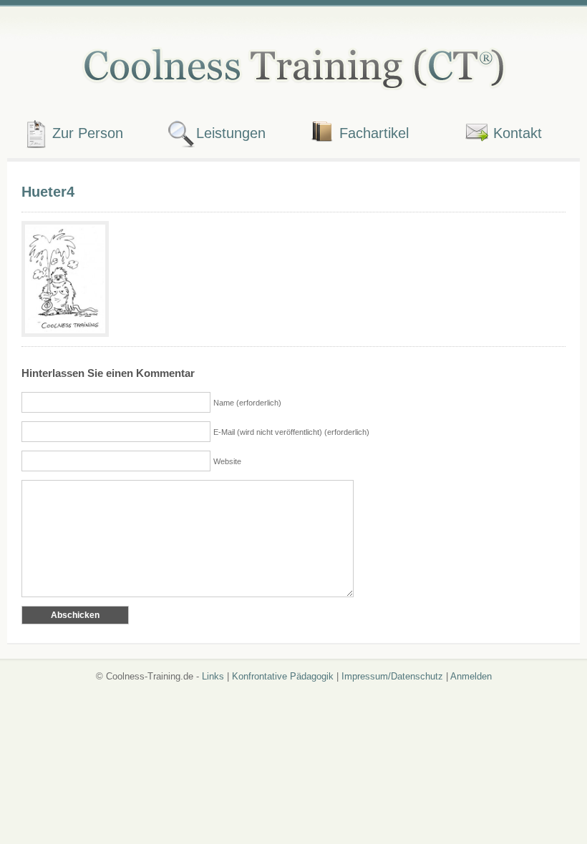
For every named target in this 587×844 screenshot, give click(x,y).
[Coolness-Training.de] (293, 66)
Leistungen (231, 132)
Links (213, 676)
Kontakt (517, 132)
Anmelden (471, 676)
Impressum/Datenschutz (392, 676)
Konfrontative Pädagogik (283, 676)
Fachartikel (374, 132)
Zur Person (87, 132)
